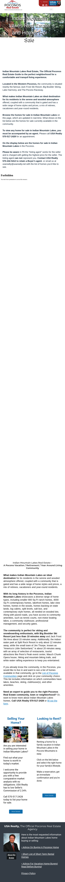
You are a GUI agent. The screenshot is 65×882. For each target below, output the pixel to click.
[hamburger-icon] (51, 9)
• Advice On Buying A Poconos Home (40, 847)
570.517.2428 (45, 1)
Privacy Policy (28, 873)
